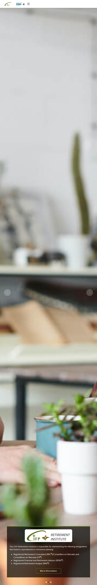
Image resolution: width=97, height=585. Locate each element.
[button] (7, 292)
